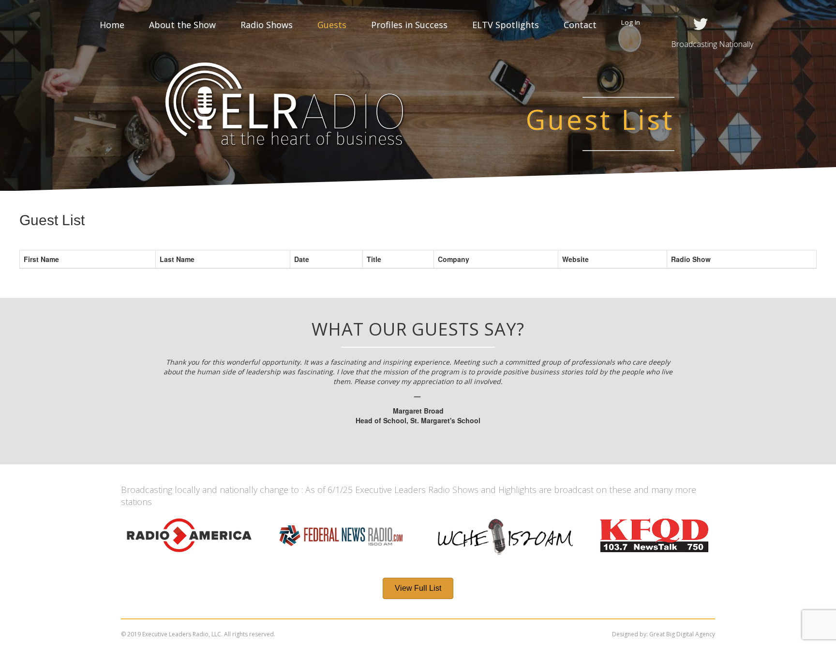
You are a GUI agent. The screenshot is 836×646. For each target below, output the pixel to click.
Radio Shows (266, 25)
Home (112, 25)
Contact (580, 25)
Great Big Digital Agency (682, 634)
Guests (331, 25)
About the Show (182, 25)
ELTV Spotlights (505, 25)
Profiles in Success (409, 25)
